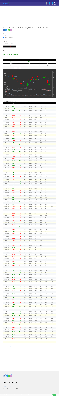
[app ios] (15, 382)
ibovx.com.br (6, 390)
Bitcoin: (37, 0)
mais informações (48, 394)
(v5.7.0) (16, 388)
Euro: (20, 0)
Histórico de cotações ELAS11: (9, 101)
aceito (54, 394)
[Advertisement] (29, 16)
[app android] (7, 382)
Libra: (28, 0)
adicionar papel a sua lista (10, 50)
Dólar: (11, 0)
